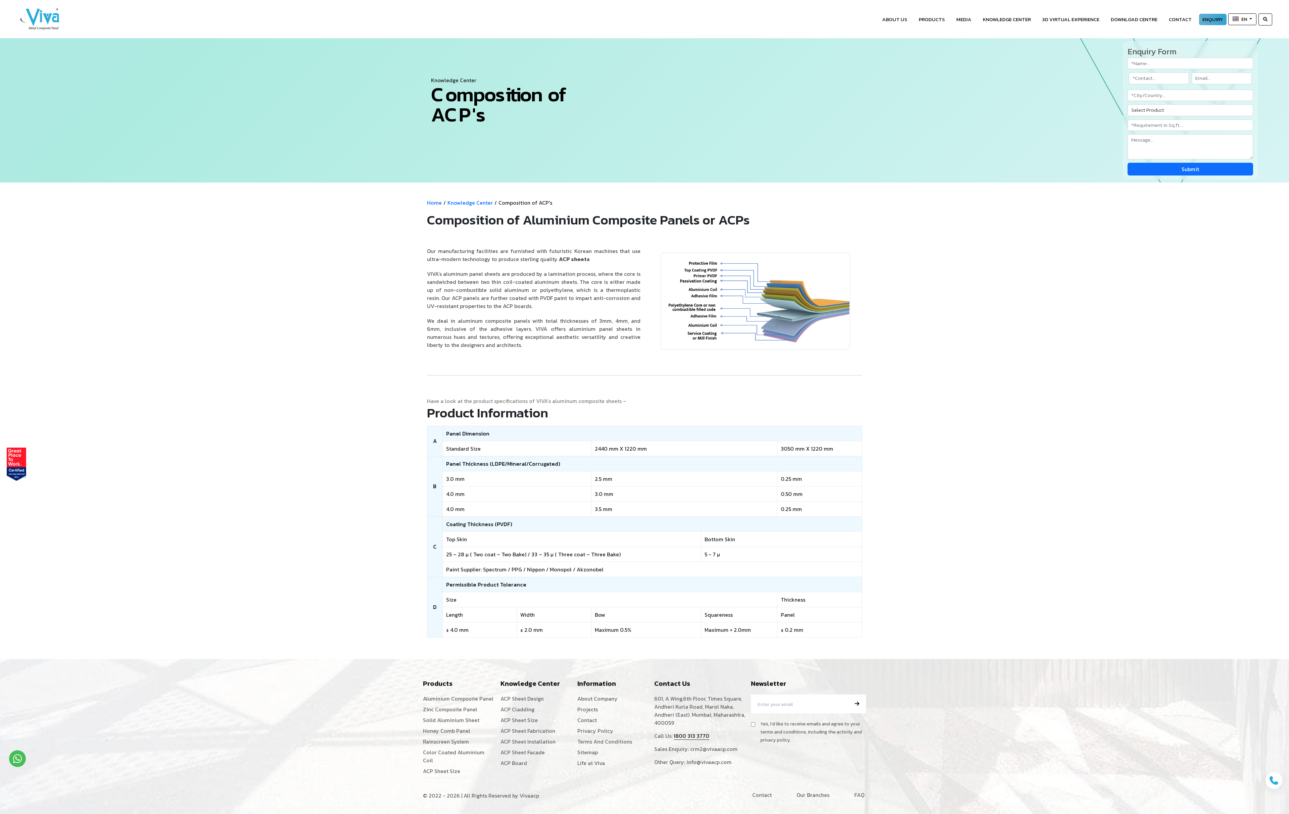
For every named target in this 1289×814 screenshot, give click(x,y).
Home (434, 203)
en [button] (1244, 19)
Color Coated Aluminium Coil (453, 756)
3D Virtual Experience (1070, 19)
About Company (597, 699)
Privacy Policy (595, 731)
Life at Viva (591, 763)
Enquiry (1212, 19)
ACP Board (513, 763)
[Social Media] (1281, 142)
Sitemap (587, 752)
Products (932, 19)
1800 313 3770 (691, 736)
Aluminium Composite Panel (458, 699)
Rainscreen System (446, 741)
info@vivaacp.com (708, 762)
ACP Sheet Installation (528, 741)
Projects (587, 709)
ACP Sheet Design (522, 699)
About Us (894, 19)
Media (963, 19)
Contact (1180, 19)
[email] (857, 704)
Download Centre (1134, 19)
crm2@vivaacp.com (713, 749)
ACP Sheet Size (441, 771)
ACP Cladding (517, 709)
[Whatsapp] (17, 759)
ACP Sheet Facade (522, 752)
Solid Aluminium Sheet (451, 720)
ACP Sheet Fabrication (527, 731)
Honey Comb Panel (446, 731)
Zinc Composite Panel (450, 709)
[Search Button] (1265, 19)
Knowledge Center (1007, 19)
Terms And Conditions (604, 741)
